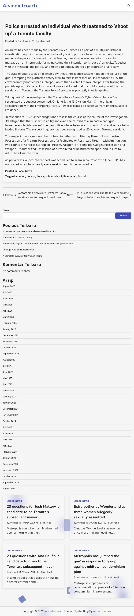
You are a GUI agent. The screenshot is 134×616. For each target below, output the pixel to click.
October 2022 (9, 476)
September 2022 (11, 482)
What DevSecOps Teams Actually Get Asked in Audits (29, 231)
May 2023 (7, 439)
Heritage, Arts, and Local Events (18, 249)
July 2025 (7, 366)
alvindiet (45, 41)
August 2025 (9, 360)
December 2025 (10, 335)
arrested (20, 176)
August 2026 (9, 286)
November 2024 (10, 415)
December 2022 (10, 464)
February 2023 (10, 452)
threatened (69, 176)
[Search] (128, 5)
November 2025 (10, 341)
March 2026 (8, 317)
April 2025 (7, 384)
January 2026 (9, 329)
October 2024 (9, 421)
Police (40, 176)
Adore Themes (102, 611)
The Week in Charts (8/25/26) (17, 237)
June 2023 (8, 433)
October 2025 (9, 347)
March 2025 (8, 390)
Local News (25, 171)
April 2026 (7, 310)
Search (7, 210)
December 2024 (10, 409)
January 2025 (9, 402)
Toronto (82, 176)
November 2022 (10, 470)
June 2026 (8, 298)
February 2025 (10, 396)
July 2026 (7, 292)
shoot (58, 176)
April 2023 (7, 445)
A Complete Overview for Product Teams (22, 256)
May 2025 (7, 378)
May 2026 (7, 304)
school (49, 176)
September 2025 (11, 353)
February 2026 (10, 323)
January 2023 (9, 458)
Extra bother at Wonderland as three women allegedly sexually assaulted (99, 512)
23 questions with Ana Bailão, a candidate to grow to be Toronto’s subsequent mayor (33, 561)
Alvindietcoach (20, 5)
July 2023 (7, 427)
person (31, 176)
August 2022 (9, 488)
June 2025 (8, 372)
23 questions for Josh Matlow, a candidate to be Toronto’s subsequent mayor (33, 512)
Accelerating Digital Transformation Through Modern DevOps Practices (38, 243)
